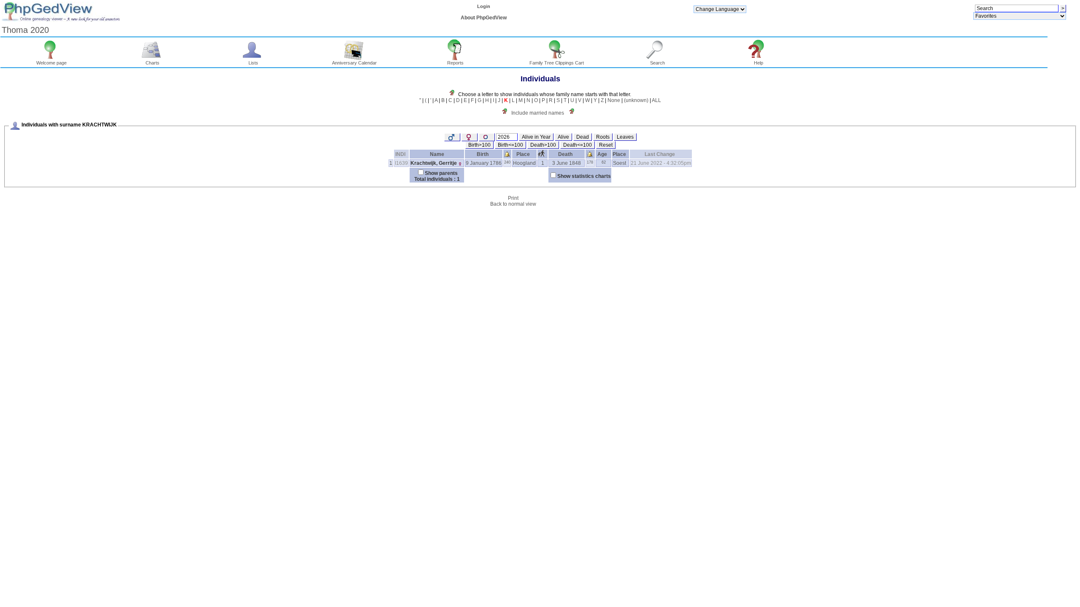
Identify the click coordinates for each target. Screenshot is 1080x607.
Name (437, 154)
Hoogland (524, 163)
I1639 (401, 163)
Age (602, 154)
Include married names (537, 113)
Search (657, 62)
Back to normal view (513, 204)
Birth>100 (479, 145)
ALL (656, 100)
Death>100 (543, 145)
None (614, 100)
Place (523, 154)
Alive (563, 137)
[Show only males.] (452, 137)
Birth (483, 154)
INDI (400, 154)
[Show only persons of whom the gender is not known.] (487, 137)
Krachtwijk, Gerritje (433, 163)
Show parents (441, 173)
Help (758, 62)
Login (483, 6)
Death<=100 (577, 145)
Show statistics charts (584, 176)
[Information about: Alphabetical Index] (454, 94)
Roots (603, 137)
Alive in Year (536, 137)
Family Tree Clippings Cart (556, 62)
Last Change (660, 154)
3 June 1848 (566, 163)
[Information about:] (573, 113)
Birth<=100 (510, 145)
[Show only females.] (470, 137)
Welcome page (51, 62)
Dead (582, 137)
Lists (253, 62)
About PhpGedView (484, 18)
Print (513, 198)
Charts (152, 62)
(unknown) (636, 100)
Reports (455, 62)
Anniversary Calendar (354, 62)
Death (565, 154)
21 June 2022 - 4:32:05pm (661, 163)
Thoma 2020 (25, 30)
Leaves (625, 137)
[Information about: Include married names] (506, 113)
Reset (606, 145)
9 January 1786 (484, 163)
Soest (619, 163)
